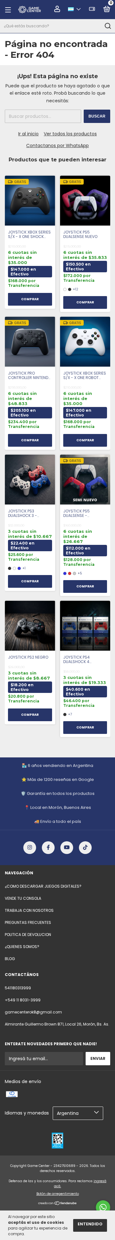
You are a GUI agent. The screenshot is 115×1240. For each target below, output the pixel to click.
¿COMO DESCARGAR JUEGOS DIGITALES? (43, 886)
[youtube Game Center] (66, 847)
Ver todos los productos (70, 134)
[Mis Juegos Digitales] (92, 10)
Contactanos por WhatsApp (57, 145)
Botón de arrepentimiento (57, 1193)
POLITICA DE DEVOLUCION (28, 934)
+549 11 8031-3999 (23, 1000)
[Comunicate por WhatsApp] (103, 1207)
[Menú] (10, 9)
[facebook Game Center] (48, 847)
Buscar (96, 116)
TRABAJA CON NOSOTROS (29, 910)
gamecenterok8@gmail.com (33, 1012)
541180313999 (18, 988)
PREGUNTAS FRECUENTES (28, 922)
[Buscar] (107, 26)
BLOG (10, 958)
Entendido (90, 1224)
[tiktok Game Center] (85, 847)
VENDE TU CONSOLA (23, 898)
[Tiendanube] (58, 1204)
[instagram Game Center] (29, 847)
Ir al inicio (28, 134)
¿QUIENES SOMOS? (22, 946)
